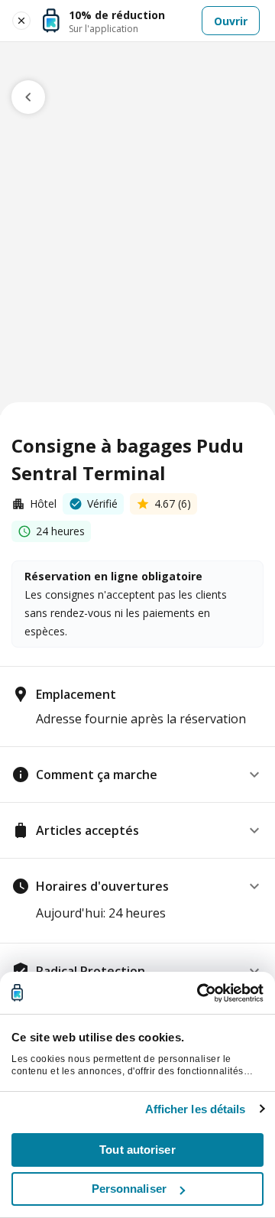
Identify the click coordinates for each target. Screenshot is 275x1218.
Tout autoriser (137, 1149)
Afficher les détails (195, 1109)
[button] (137, 774)
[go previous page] (28, 97)
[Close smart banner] (21, 20)
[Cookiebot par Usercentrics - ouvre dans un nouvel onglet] (199, 993)
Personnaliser (129, 1188)
